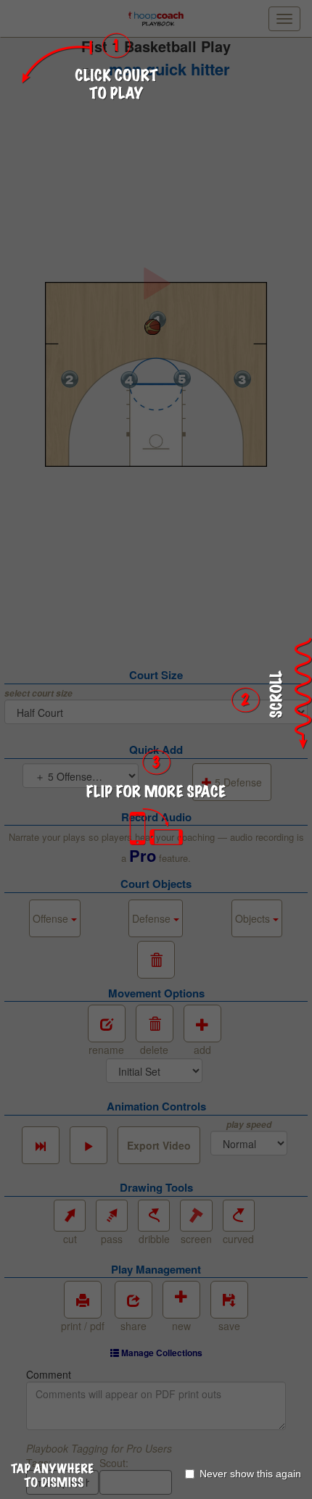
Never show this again (250, 1473)
